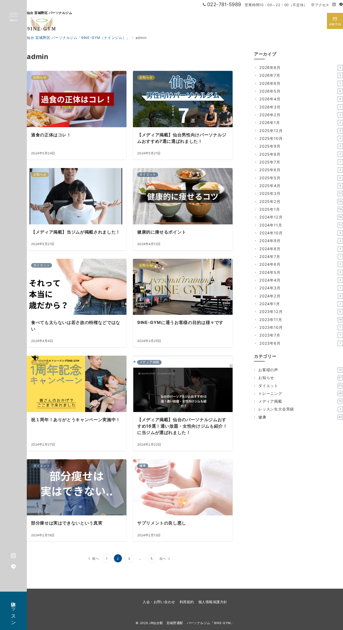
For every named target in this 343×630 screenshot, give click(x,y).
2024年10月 (300, 233)
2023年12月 (300, 311)
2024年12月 (300, 217)
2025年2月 (300, 201)
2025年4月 (300, 185)
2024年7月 (300, 256)
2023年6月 (300, 343)
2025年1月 (300, 209)
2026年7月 (300, 75)
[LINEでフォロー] (341, 5)
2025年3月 (300, 193)
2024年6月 (300, 264)
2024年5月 (300, 272)
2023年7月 (300, 335)
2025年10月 (300, 138)
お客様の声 (300, 369)
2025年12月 (300, 130)
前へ (95, 558)
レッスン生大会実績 (299, 409)
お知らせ (300, 378)
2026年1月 (300, 123)
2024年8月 (300, 248)
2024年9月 (300, 241)
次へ (162, 558)
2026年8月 (300, 67)
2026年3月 (300, 107)
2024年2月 (300, 296)
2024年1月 (300, 303)
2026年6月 (300, 83)
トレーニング (300, 393)
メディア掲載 (300, 401)
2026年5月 (300, 91)
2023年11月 (300, 319)
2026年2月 (300, 114)
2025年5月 (300, 178)
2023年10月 (300, 327)
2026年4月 (300, 99)
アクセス (322, 5)
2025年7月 (300, 162)
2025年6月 (300, 170)
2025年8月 (300, 154)
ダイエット (300, 385)
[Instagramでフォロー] (334, 5)
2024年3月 (300, 288)
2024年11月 (300, 225)
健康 (300, 417)
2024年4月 (300, 280)
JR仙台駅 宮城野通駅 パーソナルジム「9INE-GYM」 (191, 623)
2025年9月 (300, 146)
